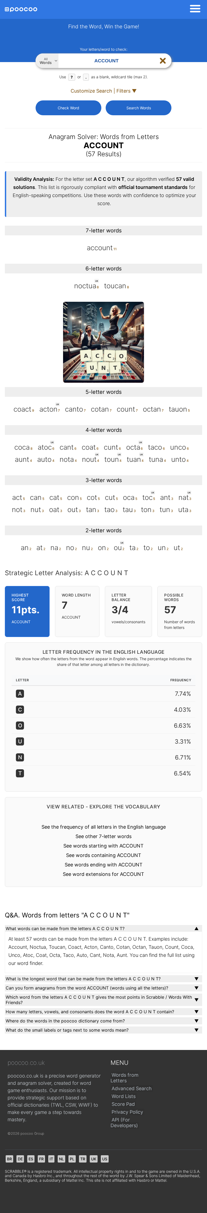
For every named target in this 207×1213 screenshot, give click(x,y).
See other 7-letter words (103, 836)
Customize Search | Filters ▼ (104, 91)
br (9, 1159)
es (31, 1159)
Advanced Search (132, 1088)
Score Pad (123, 1104)
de (20, 1159)
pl (72, 1159)
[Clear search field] (162, 60)
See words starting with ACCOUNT (103, 846)
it (51, 1159)
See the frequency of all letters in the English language (104, 827)
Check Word (68, 108)
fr (41, 1159)
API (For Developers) (124, 1122)
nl (61, 1159)
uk (93, 1159)
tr (82, 1159)
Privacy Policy (127, 1112)
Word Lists (124, 1096)
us (104, 1159)
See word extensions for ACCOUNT (103, 874)
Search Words (138, 108)
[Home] (21, 9)
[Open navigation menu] (193, 9)
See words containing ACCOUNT (103, 855)
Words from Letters (125, 1077)
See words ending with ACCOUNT (104, 865)
